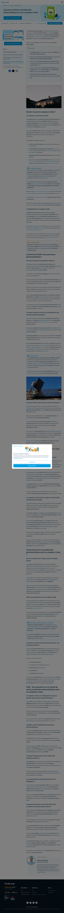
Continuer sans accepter (17, 445)
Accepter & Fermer (32, 465)
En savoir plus (32, 462)
